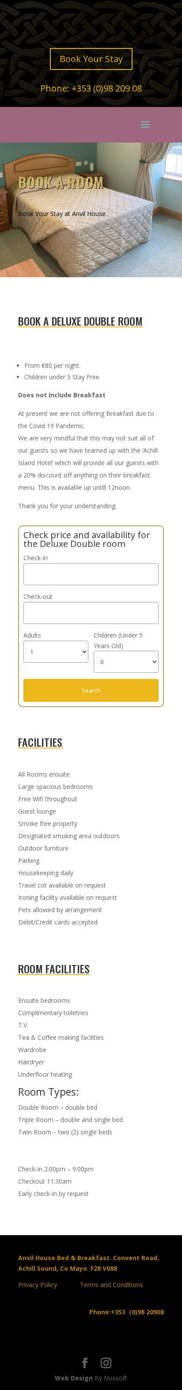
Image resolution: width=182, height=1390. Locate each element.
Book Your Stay (91, 59)
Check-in (35, 558)
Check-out (38, 596)
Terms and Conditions (111, 1284)
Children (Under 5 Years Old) (118, 640)
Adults (32, 635)
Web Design (74, 1378)
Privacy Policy (37, 1284)
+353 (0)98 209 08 (107, 88)
